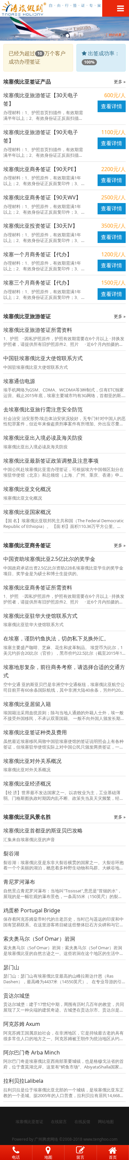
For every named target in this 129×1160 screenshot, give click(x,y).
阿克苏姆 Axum (21, 1024)
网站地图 (106, 1121)
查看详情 (111, 106)
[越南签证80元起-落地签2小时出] (64, 8)
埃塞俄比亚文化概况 (27, 489)
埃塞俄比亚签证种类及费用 (35, 732)
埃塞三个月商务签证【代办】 (37, 282)
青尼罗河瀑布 (19, 881)
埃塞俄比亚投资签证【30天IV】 (40, 225)
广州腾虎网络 (46, 1139)
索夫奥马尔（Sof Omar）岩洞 (39, 938)
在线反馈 (82, 1121)
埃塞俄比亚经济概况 (27, 783)
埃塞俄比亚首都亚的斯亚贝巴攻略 (43, 830)
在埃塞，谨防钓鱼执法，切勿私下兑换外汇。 (56, 638)
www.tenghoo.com (100, 1139)
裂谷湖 (11, 853)
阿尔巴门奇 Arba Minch (31, 1052)
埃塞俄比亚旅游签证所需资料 (37, 330)
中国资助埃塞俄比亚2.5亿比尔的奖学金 (49, 559)
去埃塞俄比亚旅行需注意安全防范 (43, 409)
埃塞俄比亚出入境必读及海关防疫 (43, 437)
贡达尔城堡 (16, 995)
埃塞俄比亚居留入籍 (27, 704)
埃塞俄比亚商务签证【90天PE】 (41, 169)
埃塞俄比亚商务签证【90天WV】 (42, 197)
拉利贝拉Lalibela (23, 1080)
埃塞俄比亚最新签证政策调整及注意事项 (51, 460)
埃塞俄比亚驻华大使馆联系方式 (40, 615)
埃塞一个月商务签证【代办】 (37, 254)
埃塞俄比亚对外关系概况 (32, 761)
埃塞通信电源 (19, 381)
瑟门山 (11, 967)
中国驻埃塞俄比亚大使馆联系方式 (43, 358)
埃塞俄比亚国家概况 (27, 512)
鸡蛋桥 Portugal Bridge (31, 910)
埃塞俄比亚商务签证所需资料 (37, 587)
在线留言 (59, 1121)
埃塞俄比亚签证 (29, 1121)
